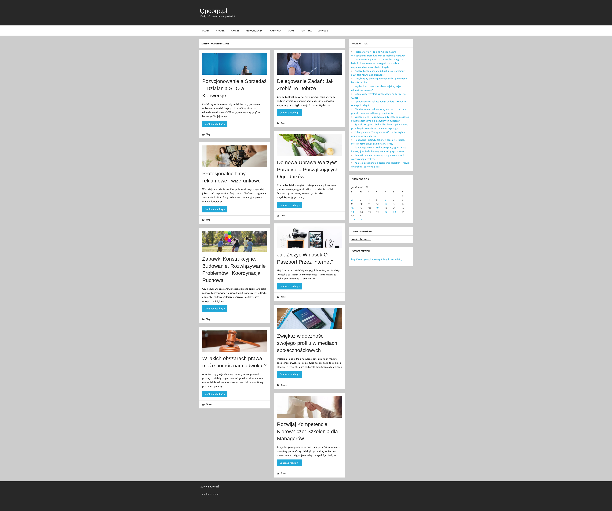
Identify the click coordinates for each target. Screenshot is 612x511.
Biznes (205, 30)
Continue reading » (215, 123)
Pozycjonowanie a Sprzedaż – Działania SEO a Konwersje (234, 88)
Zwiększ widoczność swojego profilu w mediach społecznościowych (307, 343)
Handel (235, 30)
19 (377, 207)
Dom (283, 215)
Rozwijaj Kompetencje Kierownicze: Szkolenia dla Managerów (307, 431)
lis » (360, 219)
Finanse (220, 30)
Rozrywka (275, 30)
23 (352, 212)
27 (386, 212)
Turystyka (306, 30)
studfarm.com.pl (210, 494)
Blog (208, 134)
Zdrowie (323, 30)
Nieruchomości (254, 30)
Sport (291, 30)
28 (394, 212)
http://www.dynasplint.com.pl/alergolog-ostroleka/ (376, 259)
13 (386, 203)
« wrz (354, 219)
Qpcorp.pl (213, 10)
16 (352, 207)
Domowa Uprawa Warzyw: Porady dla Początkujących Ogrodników (308, 169)
